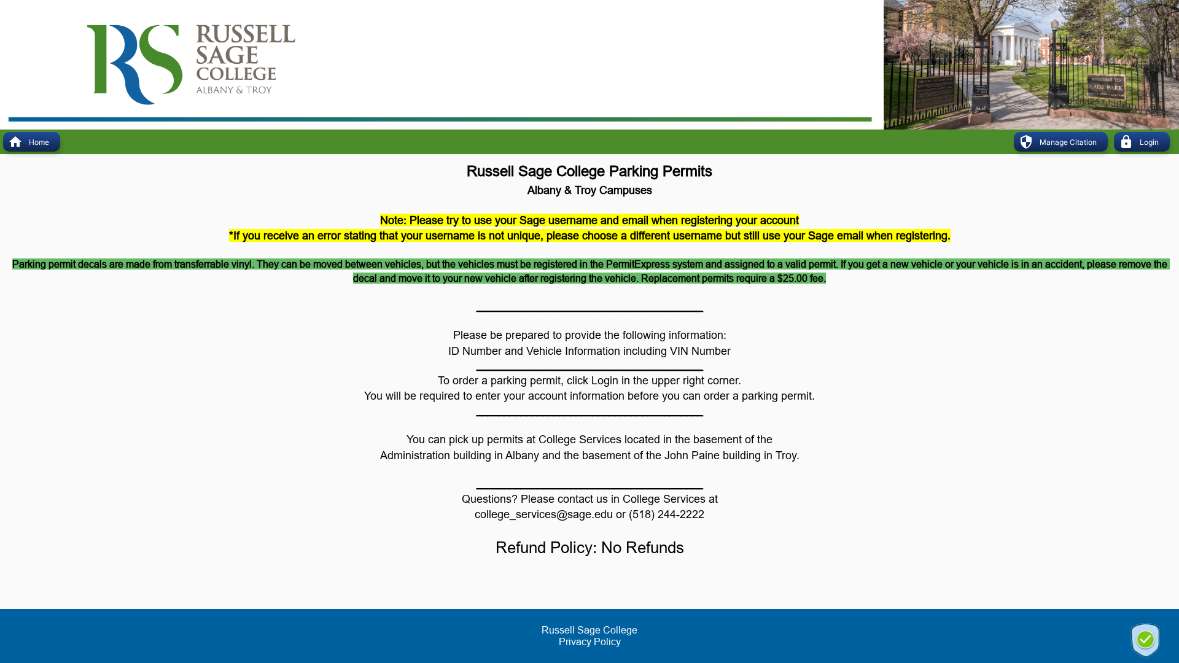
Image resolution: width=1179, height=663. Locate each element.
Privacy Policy (590, 641)
